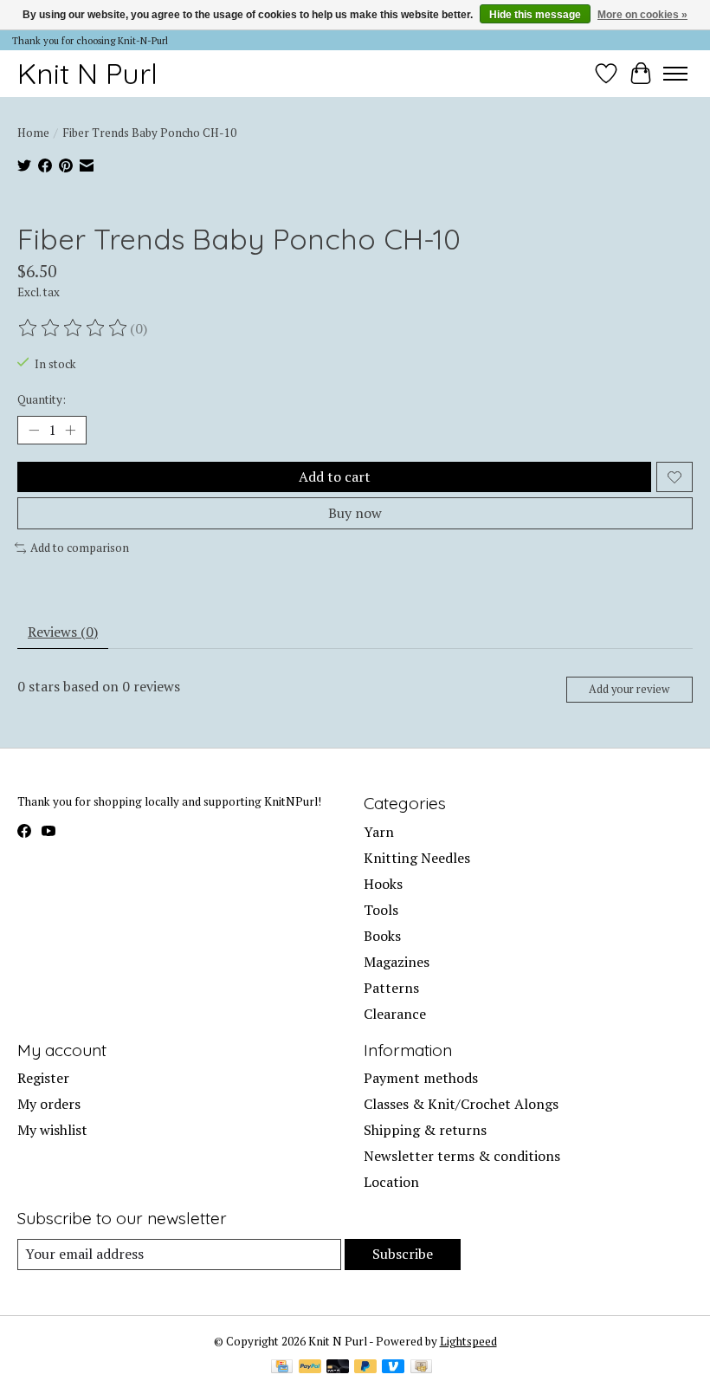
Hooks (383, 883)
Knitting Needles (417, 857)
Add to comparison (79, 547)
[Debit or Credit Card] (337, 1368)
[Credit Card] (282, 1368)
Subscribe (402, 1253)
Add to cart (335, 476)
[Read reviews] (73, 328)
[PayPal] (310, 1368)
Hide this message (535, 15)
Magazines (396, 961)
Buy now (355, 512)
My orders (49, 1103)
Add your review (629, 689)
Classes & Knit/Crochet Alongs (461, 1103)
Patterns (391, 987)
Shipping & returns (425, 1129)
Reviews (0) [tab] (63, 631)
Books (382, 935)
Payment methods (421, 1077)
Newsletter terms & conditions (462, 1155)
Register (43, 1077)
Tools (381, 909)
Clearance (395, 1013)
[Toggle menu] (675, 73)
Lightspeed (468, 1341)
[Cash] (421, 1368)
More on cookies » (642, 15)
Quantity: (41, 399)
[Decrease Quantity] (34, 430)
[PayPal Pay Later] (365, 1368)
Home (33, 132)
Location (391, 1181)
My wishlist (52, 1129)
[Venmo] (393, 1368)
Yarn (379, 831)
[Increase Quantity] (70, 430)
